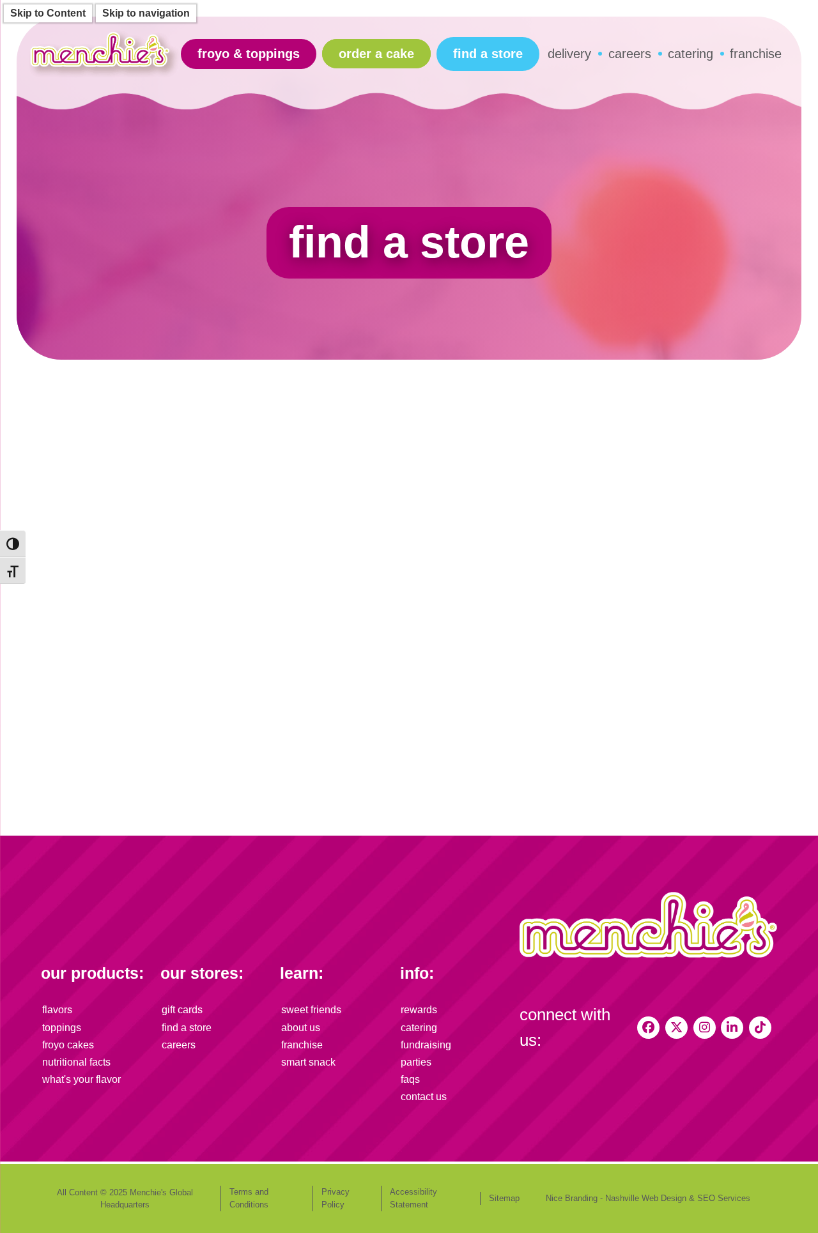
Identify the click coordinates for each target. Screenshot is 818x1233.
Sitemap (504, 1198)
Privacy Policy (335, 1198)
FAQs (410, 1079)
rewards (419, 1009)
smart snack (308, 1062)
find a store (488, 54)
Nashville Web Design (645, 1198)
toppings (61, 1027)
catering (690, 54)
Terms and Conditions (248, 1198)
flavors (57, 1009)
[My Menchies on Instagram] (704, 1027)
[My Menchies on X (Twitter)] (676, 1027)
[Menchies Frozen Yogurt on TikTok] (760, 1027)
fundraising (426, 1044)
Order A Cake (376, 54)
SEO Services (723, 1198)
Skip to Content (48, 13)
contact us (424, 1096)
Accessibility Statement (413, 1198)
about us (300, 1027)
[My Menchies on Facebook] (648, 1027)
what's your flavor (81, 1079)
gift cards (182, 1009)
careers (629, 54)
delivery (569, 54)
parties (416, 1062)
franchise (756, 54)
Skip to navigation (146, 13)
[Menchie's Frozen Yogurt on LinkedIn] (732, 1027)
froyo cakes (68, 1044)
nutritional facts (76, 1062)
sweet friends (311, 1009)
